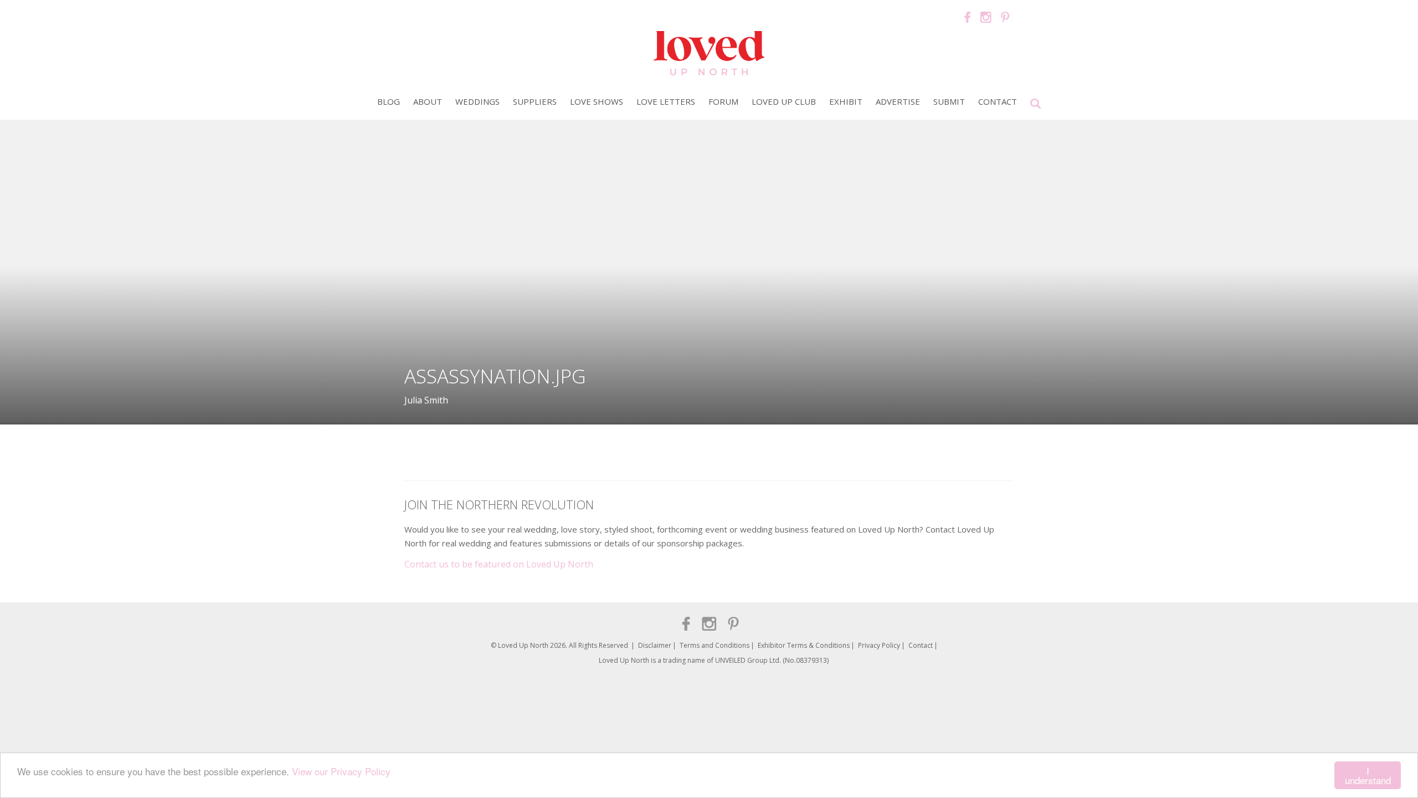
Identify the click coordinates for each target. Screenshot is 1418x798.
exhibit (845, 101)
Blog (388, 101)
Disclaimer (654, 645)
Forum (723, 101)
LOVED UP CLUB (784, 101)
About (427, 101)
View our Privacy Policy (341, 771)
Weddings (477, 101)
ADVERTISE (898, 101)
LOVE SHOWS (596, 101)
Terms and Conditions (714, 645)
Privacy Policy (879, 645)
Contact (997, 101)
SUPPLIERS (535, 101)
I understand (1368, 775)
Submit (949, 101)
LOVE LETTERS (665, 101)
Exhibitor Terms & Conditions (804, 645)
